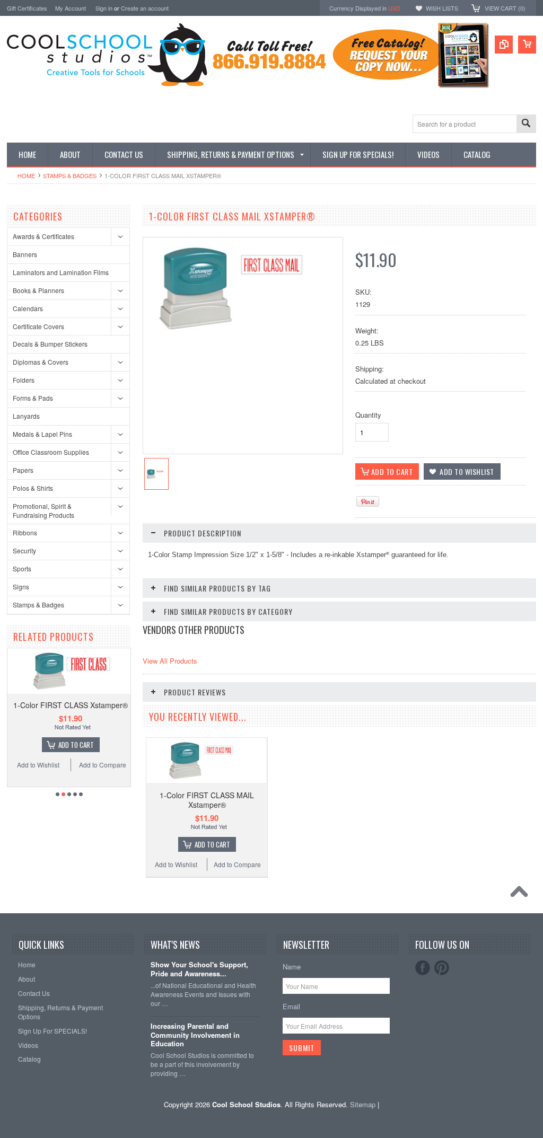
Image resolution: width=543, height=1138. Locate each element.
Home (26, 175)
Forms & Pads (33, 397)
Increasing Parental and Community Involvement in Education (195, 1035)
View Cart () (505, 8)
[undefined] (243, 337)
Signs (21, 586)
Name (292, 966)
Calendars (28, 308)
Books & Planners (38, 290)
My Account (70, 8)
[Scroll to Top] (521, 894)
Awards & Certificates (43, 236)
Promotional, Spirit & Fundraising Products (43, 510)
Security (24, 550)
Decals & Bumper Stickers (50, 343)
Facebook (422, 967)
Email (291, 1006)
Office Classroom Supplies (51, 451)
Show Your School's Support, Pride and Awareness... (199, 969)
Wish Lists (442, 8)
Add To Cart (76, 744)
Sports (22, 568)
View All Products (170, 661)
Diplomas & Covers (40, 361)
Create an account (145, 8)
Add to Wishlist (38, 764)
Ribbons (25, 532)
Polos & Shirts (33, 487)
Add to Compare (102, 764)
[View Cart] (527, 45)
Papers (23, 469)
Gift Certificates (27, 8)
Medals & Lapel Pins (42, 433)
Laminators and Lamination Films (61, 272)
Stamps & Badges (70, 175)
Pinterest (441, 967)
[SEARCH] (526, 124)
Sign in (103, 8)
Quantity (368, 415)
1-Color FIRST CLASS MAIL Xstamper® (207, 800)
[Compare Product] (504, 45)
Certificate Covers (38, 326)
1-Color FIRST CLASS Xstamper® (70, 705)
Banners (25, 254)
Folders (23, 379)
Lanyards (26, 415)
